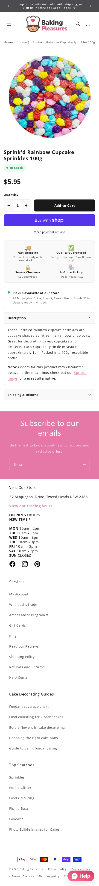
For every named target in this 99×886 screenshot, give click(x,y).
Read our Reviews (24, 646)
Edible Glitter (20, 787)
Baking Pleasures (31, 869)
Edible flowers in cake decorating (37, 727)
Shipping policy (49, 876)
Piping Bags (19, 808)
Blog (12, 635)
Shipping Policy (22, 656)
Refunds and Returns (27, 667)
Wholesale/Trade (23, 604)
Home (8, 42)
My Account (19, 594)
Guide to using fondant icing (33, 748)
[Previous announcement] (8, 6)
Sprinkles (17, 777)
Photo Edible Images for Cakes (34, 829)
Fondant (16, 819)
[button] (9, 24)
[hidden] (23, 42)
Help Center (19, 677)
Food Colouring (21, 798)
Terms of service (23, 876)
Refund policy (57, 869)
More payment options (49, 232)
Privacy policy (80, 869)
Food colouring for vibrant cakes (36, 717)
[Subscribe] (84, 464)
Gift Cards (17, 625)
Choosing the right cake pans (33, 738)
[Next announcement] (90, 6)
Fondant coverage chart (29, 706)
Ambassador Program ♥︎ (28, 615)
